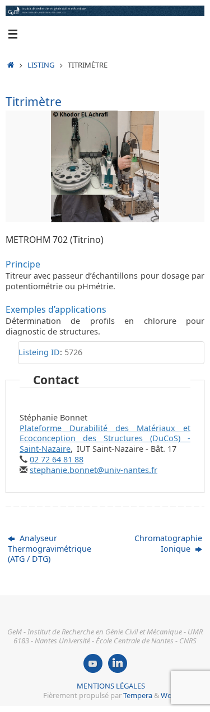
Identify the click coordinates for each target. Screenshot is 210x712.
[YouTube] (92, 663)
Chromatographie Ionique (168, 543)
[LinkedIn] (117, 663)
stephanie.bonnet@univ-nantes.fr (93, 470)
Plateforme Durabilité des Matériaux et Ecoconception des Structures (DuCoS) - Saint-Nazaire (105, 438)
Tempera (137, 695)
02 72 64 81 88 (56, 459)
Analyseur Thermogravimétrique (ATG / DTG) (49, 548)
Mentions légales (111, 686)
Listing (40, 65)
